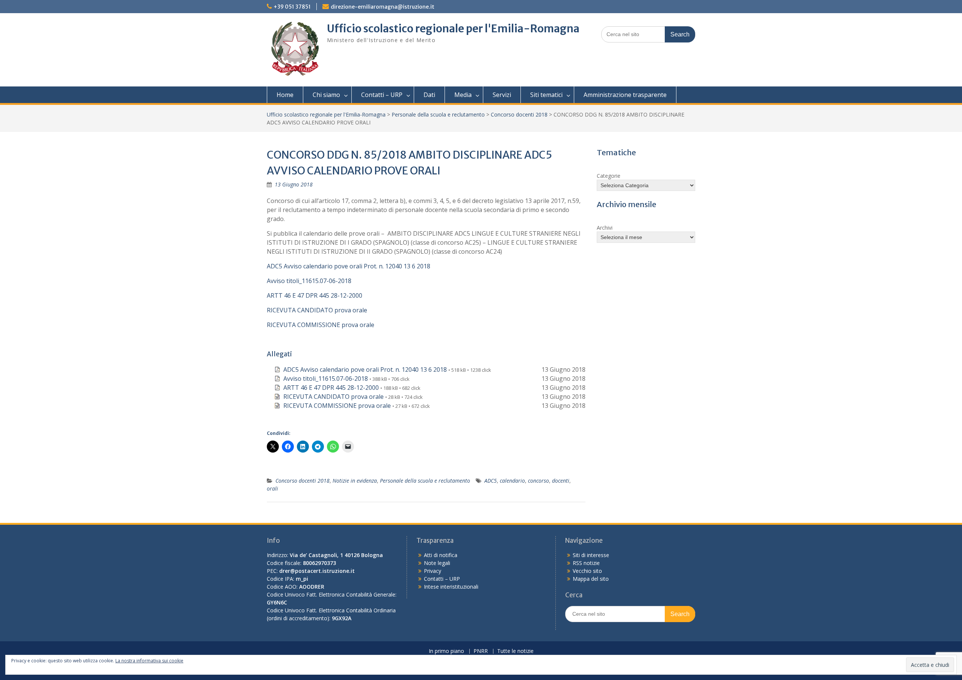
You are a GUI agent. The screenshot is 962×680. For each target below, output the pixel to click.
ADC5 (490, 480)
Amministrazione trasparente (625, 95)
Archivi (605, 227)
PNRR (480, 651)
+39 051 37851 (292, 6)
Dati (429, 95)
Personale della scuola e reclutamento (438, 114)
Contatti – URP (381, 95)
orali (272, 488)
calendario (512, 480)
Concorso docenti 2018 (519, 114)
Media (463, 95)
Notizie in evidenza (355, 480)
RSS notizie (586, 562)
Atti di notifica (440, 555)
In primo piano (446, 651)
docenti (560, 480)
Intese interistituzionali (451, 586)
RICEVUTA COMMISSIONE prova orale (320, 325)
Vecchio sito (587, 570)
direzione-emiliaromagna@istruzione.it (382, 6)
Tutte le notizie (515, 651)
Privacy (432, 570)
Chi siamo (326, 95)
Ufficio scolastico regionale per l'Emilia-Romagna (453, 28)
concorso (538, 480)
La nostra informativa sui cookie (149, 660)
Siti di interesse (591, 555)
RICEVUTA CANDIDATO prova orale (317, 310)
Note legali (437, 562)
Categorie (608, 175)
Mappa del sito (591, 578)
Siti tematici (546, 95)
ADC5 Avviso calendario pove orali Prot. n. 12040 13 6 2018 (348, 266)
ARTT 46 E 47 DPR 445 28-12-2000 (314, 295)
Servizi (502, 95)
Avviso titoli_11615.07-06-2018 (309, 281)
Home (285, 95)
